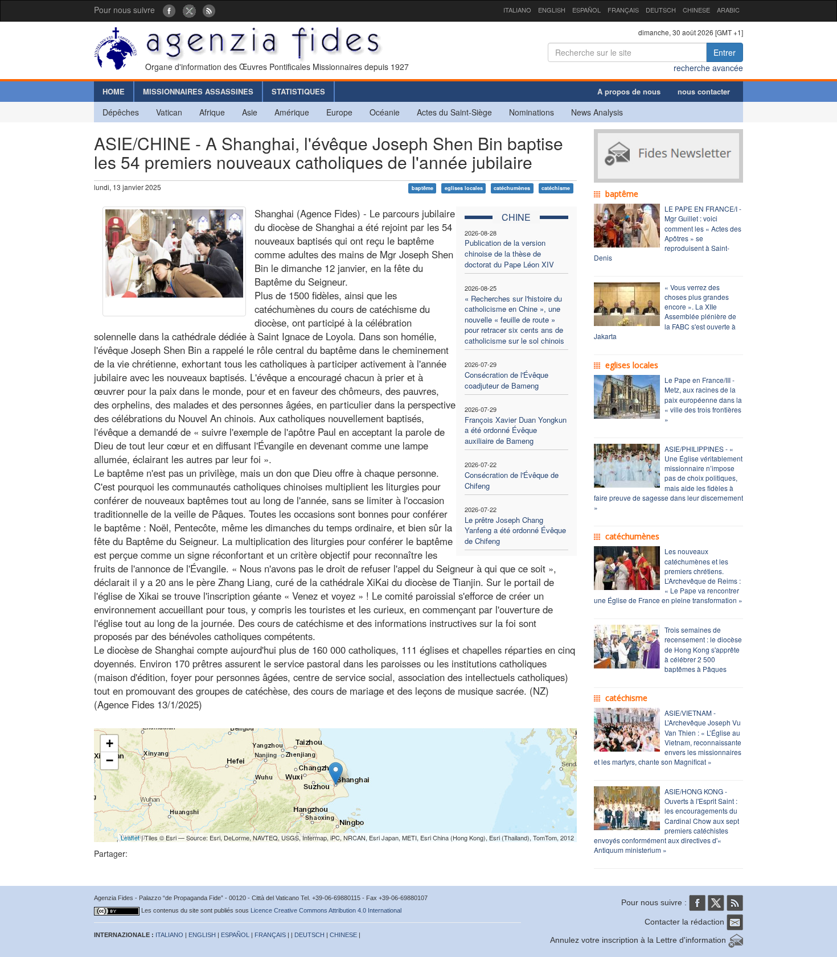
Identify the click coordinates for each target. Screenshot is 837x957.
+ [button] (109, 743)
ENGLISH (551, 9)
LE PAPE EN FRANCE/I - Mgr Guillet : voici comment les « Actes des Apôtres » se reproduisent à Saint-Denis (667, 233)
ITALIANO (517, 9)
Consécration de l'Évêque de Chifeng (512, 480)
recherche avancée (708, 67)
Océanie (385, 112)
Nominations (531, 112)
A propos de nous (628, 91)
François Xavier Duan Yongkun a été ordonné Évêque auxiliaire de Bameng (516, 430)
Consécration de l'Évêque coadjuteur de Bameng (506, 380)
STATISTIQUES (298, 91)
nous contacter (704, 91)
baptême (422, 188)
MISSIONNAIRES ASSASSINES (198, 91)
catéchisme (555, 188)
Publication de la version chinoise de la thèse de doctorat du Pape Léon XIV (509, 253)
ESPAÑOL (586, 9)
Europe (339, 112)
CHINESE (696, 9)
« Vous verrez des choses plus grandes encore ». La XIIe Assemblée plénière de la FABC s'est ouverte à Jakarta (665, 311)
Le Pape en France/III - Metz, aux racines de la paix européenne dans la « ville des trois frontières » (703, 399)
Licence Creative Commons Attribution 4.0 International (326, 910)
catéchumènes (512, 188)
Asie (249, 112)
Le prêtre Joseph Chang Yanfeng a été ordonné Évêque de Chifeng (515, 530)
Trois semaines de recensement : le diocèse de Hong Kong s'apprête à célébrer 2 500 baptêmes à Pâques (703, 649)
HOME (113, 91)
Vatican (169, 112)
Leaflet (130, 837)
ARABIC (728, 9)
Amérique (291, 112)
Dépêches (120, 112)
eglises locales (464, 188)
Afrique (212, 112)
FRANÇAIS (623, 9)
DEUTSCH (661, 9)
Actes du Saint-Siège (454, 112)
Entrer (724, 52)
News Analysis (597, 112)
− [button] (109, 760)
